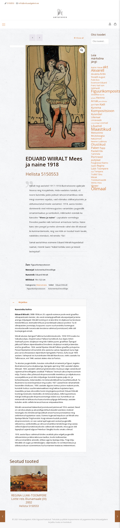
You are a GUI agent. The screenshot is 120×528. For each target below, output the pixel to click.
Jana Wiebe (102, 101)
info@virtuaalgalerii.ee (29, 3)
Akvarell (97, 70)
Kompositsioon (102, 110)
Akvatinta (95, 74)
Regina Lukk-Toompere (99, 167)
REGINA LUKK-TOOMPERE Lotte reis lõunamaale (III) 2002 (29, 498)
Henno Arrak (98, 99)
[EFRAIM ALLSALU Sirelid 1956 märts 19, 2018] (117, 516)
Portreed (97, 157)
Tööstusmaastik (98, 180)
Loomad (104, 123)
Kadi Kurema (98, 105)
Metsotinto (97, 132)
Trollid (94, 174)
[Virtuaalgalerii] (60, 13)
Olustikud (98, 144)
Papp (102, 148)
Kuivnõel (96, 114)
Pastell (95, 151)
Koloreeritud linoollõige (58, 288)
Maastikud (101, 129)
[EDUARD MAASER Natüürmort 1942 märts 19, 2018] (2, 516)
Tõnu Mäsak (96, 176)
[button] (82, 50)
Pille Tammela (97, 152)
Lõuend (96, 126)
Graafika (95, 94)
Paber (95, 148)
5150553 (10, 3)
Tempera (98, 171)
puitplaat (96, 160)
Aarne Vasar (96, 67)
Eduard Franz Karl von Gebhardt (99, 85)
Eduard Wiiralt (61, 285)
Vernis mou (96, 182)
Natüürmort (96, 138)
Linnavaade (96, 120)
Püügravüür (96, 163)
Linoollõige (95, 123)
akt (105, 66)
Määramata (41, 285)
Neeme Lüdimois (99, 141)
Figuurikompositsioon (36, 288)
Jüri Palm (95, 104)
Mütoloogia (98, 135)
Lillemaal (95, 117)
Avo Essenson (95, 81)
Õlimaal (98, 189)
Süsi (92, 172)
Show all (80, 38)
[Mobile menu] (3, 24)
